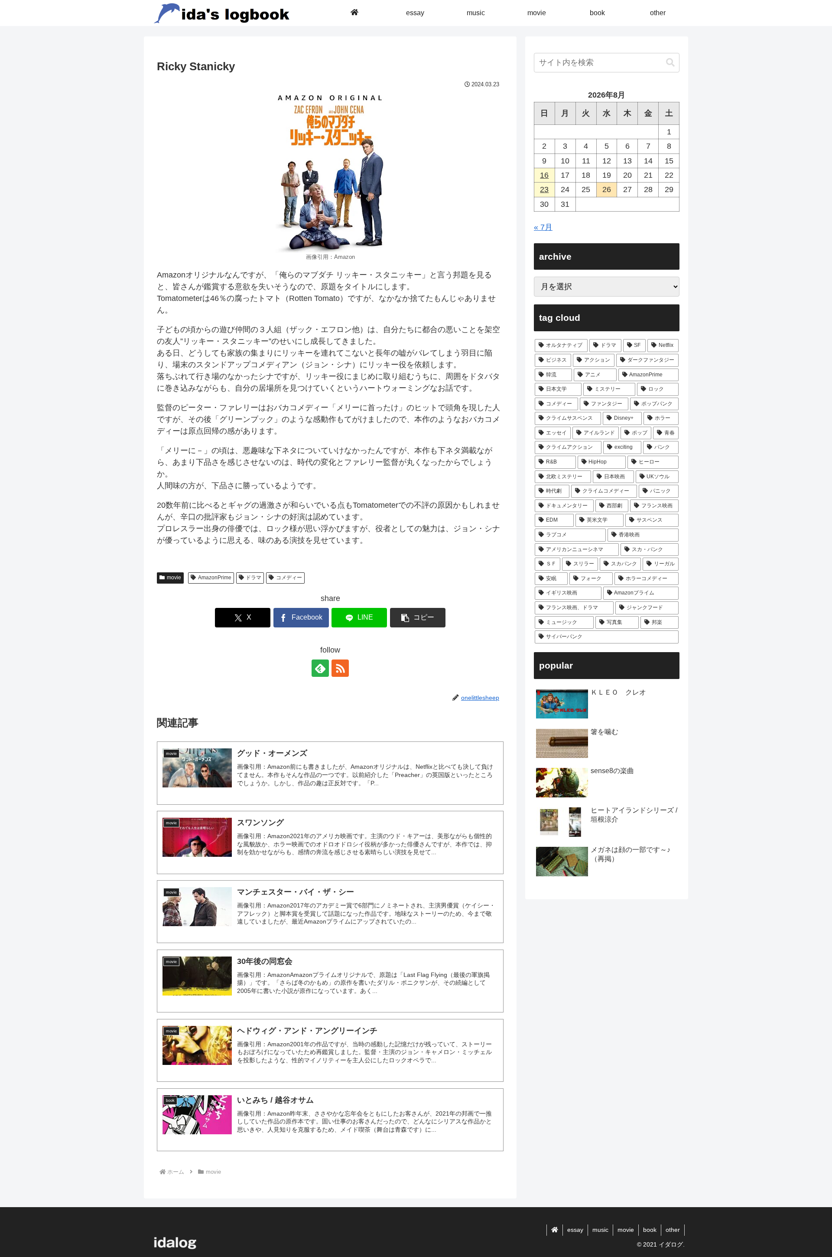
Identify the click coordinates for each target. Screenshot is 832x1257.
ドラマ (253, 578)
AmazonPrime (214, 578)
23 (544, 189)
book (649, 1229)
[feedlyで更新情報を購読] (320, 668)
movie (174, 578)
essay (575, 1229)
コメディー (289, 578)
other (673, 1229)
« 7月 (543, 227)
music (600, 1229)
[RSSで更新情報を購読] (340, 668)
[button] (417, 617)
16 (544, 175)
